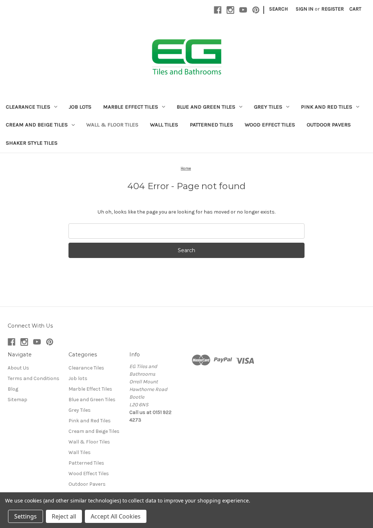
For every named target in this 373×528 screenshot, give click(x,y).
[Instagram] (230, 10)
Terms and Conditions (33, 378)
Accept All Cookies (116, 516)
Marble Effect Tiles (130, 106)
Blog (13, 389)
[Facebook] (217, 10)
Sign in (304, 9)
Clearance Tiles (28, 106)
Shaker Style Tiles (32, 143)
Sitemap (17, 399)
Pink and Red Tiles (326, 106)
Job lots (80, 106)
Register (332, 9)
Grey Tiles (268, 106)
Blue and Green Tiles (206, 106)
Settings (25, 516)
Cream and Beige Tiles (37, 124)
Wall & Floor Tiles (112, 124)
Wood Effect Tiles (270, 124)
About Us (18, 368)
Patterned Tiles (211, 124)
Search (278, 9)
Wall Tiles (164, 124)
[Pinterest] (256, 10)
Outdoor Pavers (329, 124)
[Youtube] (243, 10)
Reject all (64, 516)
